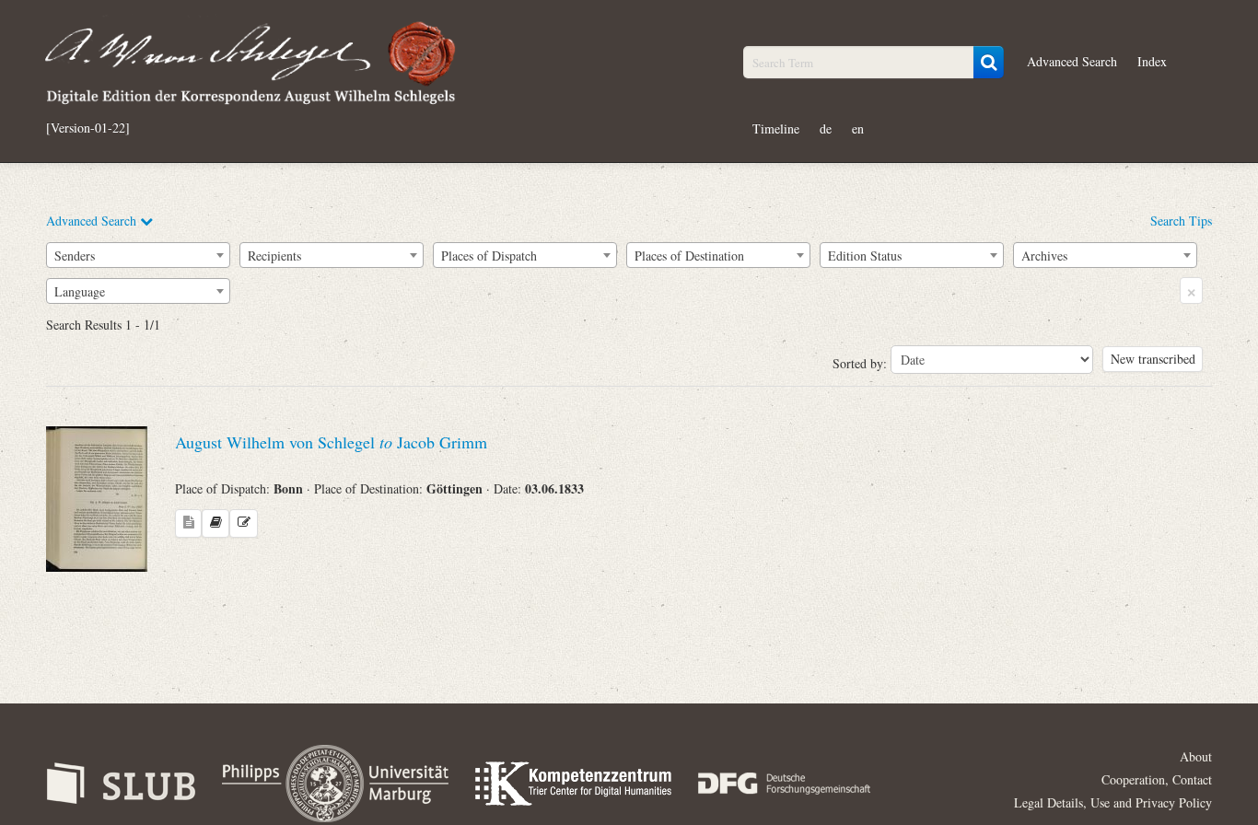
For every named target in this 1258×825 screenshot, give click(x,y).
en (858, 128)
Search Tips (1181, 220)
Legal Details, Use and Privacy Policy (1113, 802)
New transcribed (1153, 358)
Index (1152, 61)
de (826, 128)
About (1196, 756)
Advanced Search (1072, 61)
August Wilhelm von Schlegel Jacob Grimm (331, 442)
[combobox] (138, 255)
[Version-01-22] (88, 128)
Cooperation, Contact (1156, 779)
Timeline (775, 128)
